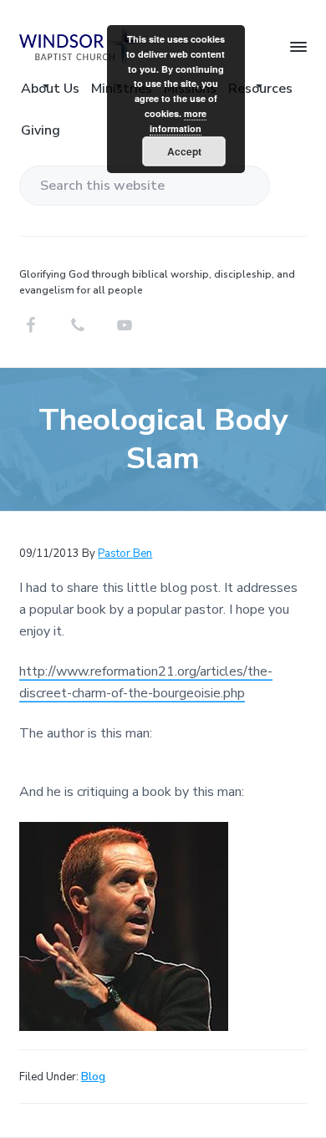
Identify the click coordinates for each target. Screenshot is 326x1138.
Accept (184, 151)
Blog (93, 1076)
